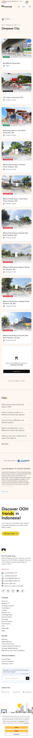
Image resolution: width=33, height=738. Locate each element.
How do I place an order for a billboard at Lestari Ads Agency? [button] (13, 413)
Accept (16, 727)
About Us (5, 601)
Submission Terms (7, 663)
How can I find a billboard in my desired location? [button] (13, 421)
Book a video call (9, 583)
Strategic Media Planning (10, 648)
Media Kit (5, 603)
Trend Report (6, 608)
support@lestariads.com (12, 581)
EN (24, 7)
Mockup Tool (6, 612)
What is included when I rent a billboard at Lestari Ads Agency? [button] (13, 429)
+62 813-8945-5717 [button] (10, 573)
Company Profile (7, 606)
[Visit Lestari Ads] (5, 692)
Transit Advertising (7, 644)
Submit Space (6, 623)
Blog (3, 630)
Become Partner (7, 621)
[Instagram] (3, 591)
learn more (27, 2)
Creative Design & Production (11, 646)
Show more (5, 491)
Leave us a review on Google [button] (13, 586)
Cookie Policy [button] (21, 721)
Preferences (16, 734)
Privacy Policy (6, 659)
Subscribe (5, 628)
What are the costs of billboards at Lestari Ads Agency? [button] (14, 437)
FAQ (3, 626)
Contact (4, 610)
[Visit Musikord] (27, 692)
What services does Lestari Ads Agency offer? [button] (13, 405)
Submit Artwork (7, 617)
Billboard (4, 639)
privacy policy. (25, 673)
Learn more (16, 371)
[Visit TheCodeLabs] (16, 692)
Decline (16, 731)
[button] (29, 6)
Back (7, 19)
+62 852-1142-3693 (10, 576)
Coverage (5, 619)
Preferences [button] (26, 723)
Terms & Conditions (8, 661)
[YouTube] (17, 591)
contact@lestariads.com (12, 578)
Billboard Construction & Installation (13, 650)
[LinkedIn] (8, 591)
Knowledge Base (7, 615)
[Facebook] (13, 591)
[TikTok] (22, 591)
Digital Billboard (7, 641)
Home (3, 25)
